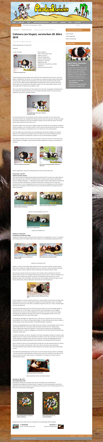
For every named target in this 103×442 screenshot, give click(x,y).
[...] (86, 78)
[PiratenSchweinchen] (51, 20)
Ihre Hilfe (54, 22)
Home (14, 22)
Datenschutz (81, 435)
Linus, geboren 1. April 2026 (76, 80)
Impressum (72, 435)
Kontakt (89, 435)
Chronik (62, 22)
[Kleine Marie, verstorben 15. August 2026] (78, 59)
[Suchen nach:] (82, 25)
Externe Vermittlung (71, 39)
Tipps (69, 22)
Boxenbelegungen (73, 82)
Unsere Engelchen (27, 41)
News (28, 22)
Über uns (21, 22)
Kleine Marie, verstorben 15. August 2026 (77, 64)
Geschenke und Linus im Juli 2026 (77, 84)
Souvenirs (77, 22)
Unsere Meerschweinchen (40, 22)
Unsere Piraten (69, 34)
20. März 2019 (18, 41)
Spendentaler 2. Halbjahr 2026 (76, 86)
